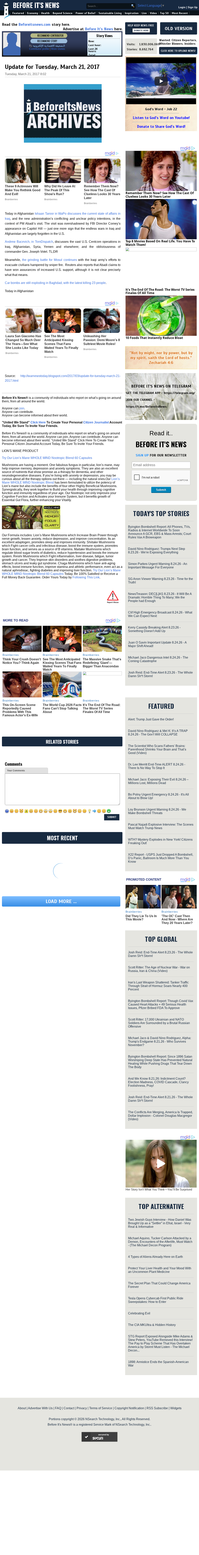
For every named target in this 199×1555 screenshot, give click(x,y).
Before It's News (36, 5)
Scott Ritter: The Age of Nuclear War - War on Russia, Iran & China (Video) (159, 969)
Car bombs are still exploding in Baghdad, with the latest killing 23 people (55, 283)
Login (181, 7)
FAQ (58, 1408)
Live (144, 13)
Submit (161, 490)
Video (153, 13)
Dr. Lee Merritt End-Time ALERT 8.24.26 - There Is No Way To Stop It (156, 766)
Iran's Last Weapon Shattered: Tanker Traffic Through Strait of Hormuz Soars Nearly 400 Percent (158, 986)
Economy (32, 13)
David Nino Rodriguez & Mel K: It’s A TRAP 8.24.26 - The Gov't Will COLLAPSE (158, 732)
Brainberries (11, 353)
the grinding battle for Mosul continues (49, 259)
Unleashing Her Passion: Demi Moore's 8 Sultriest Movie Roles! (101, 340)
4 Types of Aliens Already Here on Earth (155, 1256)
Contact (69, 1408)
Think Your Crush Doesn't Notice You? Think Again (22, 661)
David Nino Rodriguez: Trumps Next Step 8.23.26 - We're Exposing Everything (156, 550)
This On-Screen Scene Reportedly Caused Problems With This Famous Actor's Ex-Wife (20, 710)
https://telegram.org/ (179, 393)
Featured (18, 13)
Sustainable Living (110, 13)
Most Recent (180, 13)
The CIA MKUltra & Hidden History (152, 1325)
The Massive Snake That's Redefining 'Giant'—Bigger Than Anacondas (102, 663)
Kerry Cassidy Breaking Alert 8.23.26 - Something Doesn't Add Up (154, 629)
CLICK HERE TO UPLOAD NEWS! (178, 50)
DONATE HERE (141, 30)
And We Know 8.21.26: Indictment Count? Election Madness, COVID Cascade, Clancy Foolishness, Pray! (158, 1082)
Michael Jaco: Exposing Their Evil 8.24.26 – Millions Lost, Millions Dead (158, 781)
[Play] (161, 81)
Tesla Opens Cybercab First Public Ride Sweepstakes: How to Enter (155, 1300)
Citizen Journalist (96, 422)
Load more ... (61, 901)
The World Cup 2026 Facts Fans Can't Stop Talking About (62, 708)
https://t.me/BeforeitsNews (146, 407)
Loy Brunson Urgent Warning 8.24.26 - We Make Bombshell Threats (157, 811)
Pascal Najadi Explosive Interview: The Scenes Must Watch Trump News (160, 826)
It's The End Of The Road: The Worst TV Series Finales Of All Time (101, 708)
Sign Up (192, 7)
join (21, 408)
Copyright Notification (129, 1408)
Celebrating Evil (139, 1313)
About (22, 1408)
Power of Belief (85, 13)
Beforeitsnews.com (34, 24)
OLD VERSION (178, 28)
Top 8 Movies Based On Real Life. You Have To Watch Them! (160, 243)
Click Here (38, 422)
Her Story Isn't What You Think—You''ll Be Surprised (159, 1189)
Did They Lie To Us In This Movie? (141, 917)
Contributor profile (39, 48)
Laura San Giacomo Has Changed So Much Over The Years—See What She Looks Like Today (23, 341)
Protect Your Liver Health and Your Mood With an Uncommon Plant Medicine (159, 1270)
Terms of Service (100, 1408)
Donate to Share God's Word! (161, 126)
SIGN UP (142, 455)
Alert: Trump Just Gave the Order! (151, 719)
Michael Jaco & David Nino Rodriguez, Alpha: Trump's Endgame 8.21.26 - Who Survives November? (159, 1041)
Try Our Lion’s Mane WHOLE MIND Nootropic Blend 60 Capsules (47, 458)
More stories (58, 48)
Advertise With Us (40, 1408)
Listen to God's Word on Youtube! (161, 118)
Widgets (176, 1408)
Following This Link (86, 577)
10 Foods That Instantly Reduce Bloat (154, 338)
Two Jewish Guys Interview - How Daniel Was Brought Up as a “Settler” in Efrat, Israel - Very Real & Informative (159, 1223)
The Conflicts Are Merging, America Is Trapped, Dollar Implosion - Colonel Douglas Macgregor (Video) (160, 1115)
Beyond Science (62, 13)
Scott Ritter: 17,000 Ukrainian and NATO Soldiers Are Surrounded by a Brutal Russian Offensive (159, 1023)
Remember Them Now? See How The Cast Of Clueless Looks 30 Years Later (160, 195)
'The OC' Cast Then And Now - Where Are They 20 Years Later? (177, 919)
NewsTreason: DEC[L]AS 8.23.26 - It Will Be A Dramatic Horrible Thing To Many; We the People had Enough (160, 597)
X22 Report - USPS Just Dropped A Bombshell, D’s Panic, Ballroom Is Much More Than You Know (160, 858)
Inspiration (132, 13)
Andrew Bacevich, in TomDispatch (29, 241)
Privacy (82, 1408)
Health (45, 13)
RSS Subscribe (157, 1408)
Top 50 (164, 13)
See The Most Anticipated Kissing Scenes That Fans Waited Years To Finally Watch (61, 343)
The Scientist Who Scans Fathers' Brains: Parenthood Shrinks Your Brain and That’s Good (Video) (157, 749)
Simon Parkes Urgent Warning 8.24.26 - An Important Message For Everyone (157, 565)
